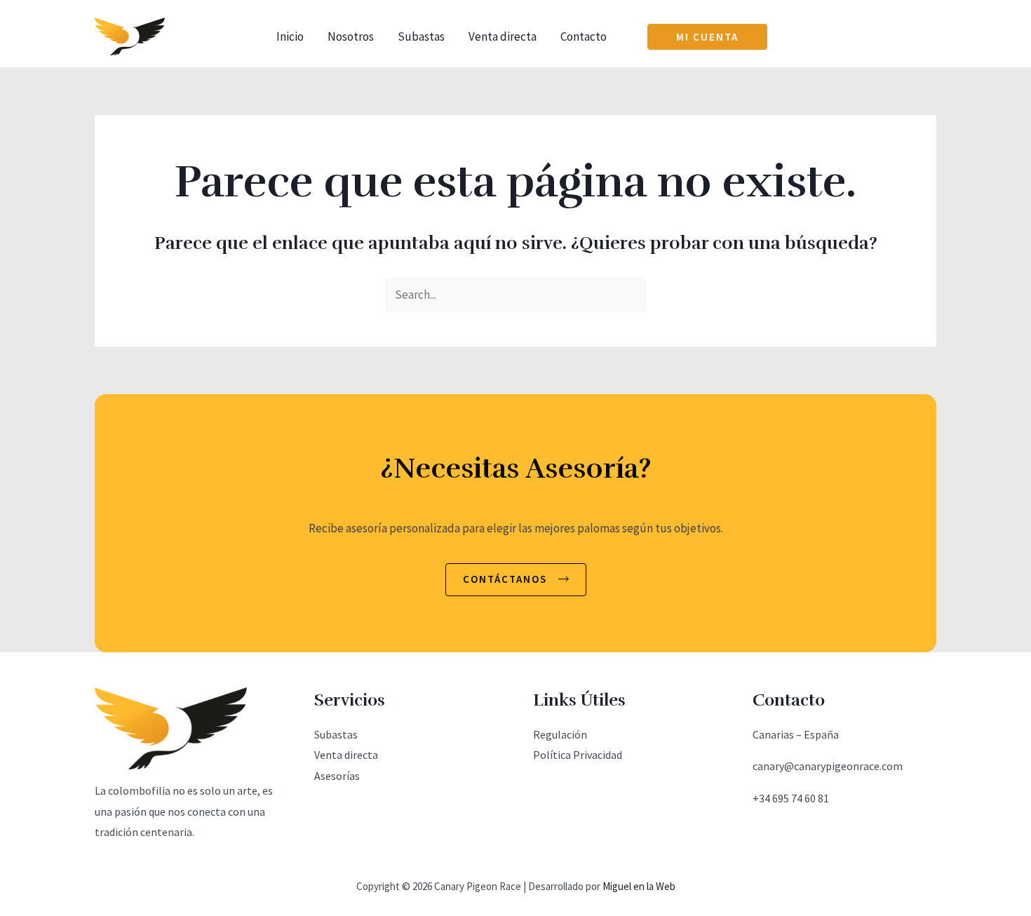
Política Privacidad (577, 755)
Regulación (560, 734)
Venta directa (503, 36)
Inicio (290, 36)
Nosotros (351, 36)
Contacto (583, 36)
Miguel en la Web (638, 886)
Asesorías (337, 776)
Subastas (421, 36)
